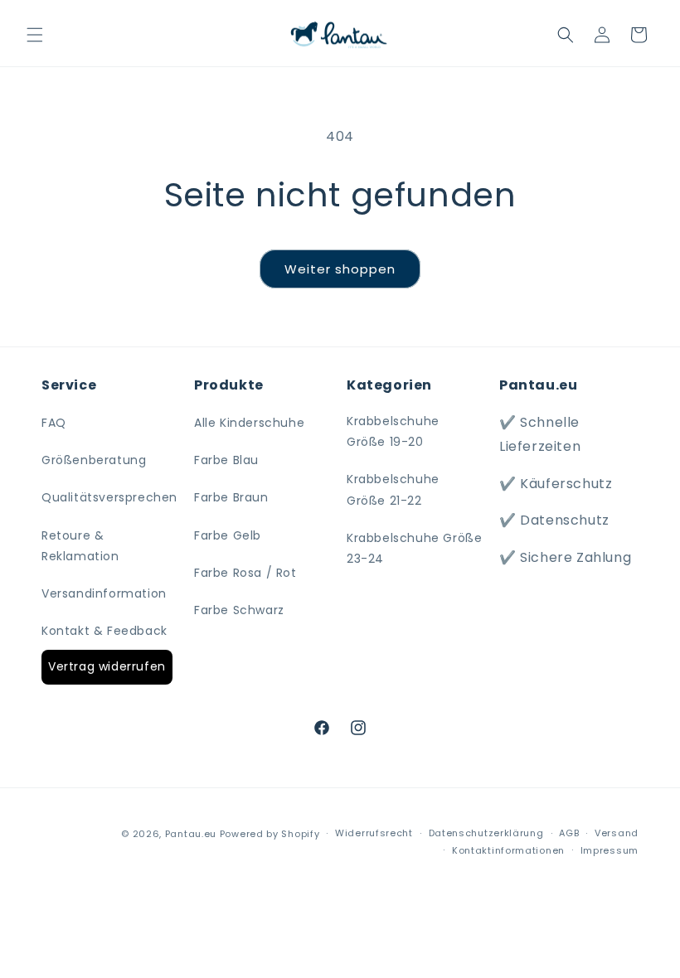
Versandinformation (104, 593)
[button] (35, 35)
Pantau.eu (190, 833)
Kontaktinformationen (508, 850)
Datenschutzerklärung (486, 833)
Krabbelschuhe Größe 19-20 (393, 431)
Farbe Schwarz (239, 610)
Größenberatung (93, 460)
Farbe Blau (226, 460)
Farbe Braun (231, 497)
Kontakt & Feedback (104, 630)
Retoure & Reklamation (80, 545)
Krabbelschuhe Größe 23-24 (414, 548)
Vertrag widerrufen (107, 666)
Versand (617, 833)
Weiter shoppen (340, 269)
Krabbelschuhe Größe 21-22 (393, 489)
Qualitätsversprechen (109, 497)
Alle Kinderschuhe (249, 422)
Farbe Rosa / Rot (245, 572)
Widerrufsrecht (374, 833)
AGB (569, 833)
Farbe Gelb (227, 535)
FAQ (53, 422)
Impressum (609, 850)
